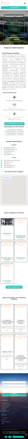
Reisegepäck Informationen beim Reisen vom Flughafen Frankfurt (20, 358)
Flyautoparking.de (20, 258)
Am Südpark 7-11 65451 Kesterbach (14, 117)
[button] (25, 3)
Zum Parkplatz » (7, 235)
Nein (10, 436)
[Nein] (26, 434)
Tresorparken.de (7, 233)
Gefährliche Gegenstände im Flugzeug (21, 322)
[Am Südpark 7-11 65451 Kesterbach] (14, 114)
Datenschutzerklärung (18, 436)
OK (6, 436)
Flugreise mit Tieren (7, 351)
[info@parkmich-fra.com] (14, 104)
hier (18, 84)
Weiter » (7, 330)
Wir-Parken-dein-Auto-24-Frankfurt (7, 258)
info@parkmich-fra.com (14, 108)
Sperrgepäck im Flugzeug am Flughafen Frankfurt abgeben (7, 322)
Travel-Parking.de (7, 281)
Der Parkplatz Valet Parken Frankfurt (21, 236)
